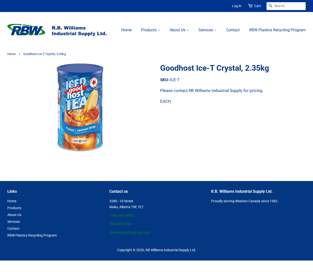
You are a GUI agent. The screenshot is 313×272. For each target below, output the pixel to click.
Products (149, 30)
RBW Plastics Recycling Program (277, 30)
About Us (178, 30)
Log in (236, 6)
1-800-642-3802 (121, 216)
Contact (233, 30)
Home (126, 30)
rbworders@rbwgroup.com (130, 232)
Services (206, 30)
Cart (257, 6)
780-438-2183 (120, 224)
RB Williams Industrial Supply (167, 250)
